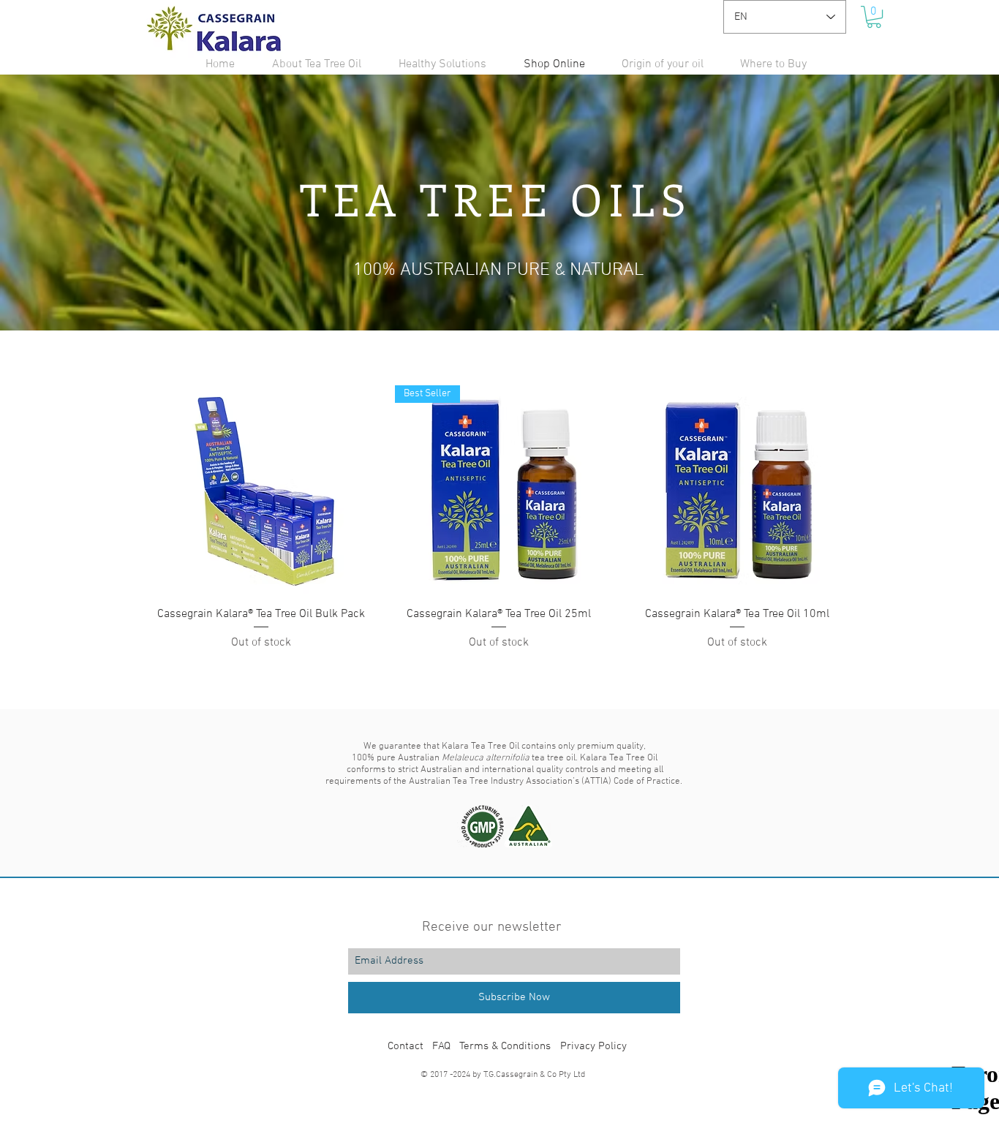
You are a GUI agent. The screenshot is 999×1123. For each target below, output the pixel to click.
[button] (874, 17)
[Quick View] (261, 489)
